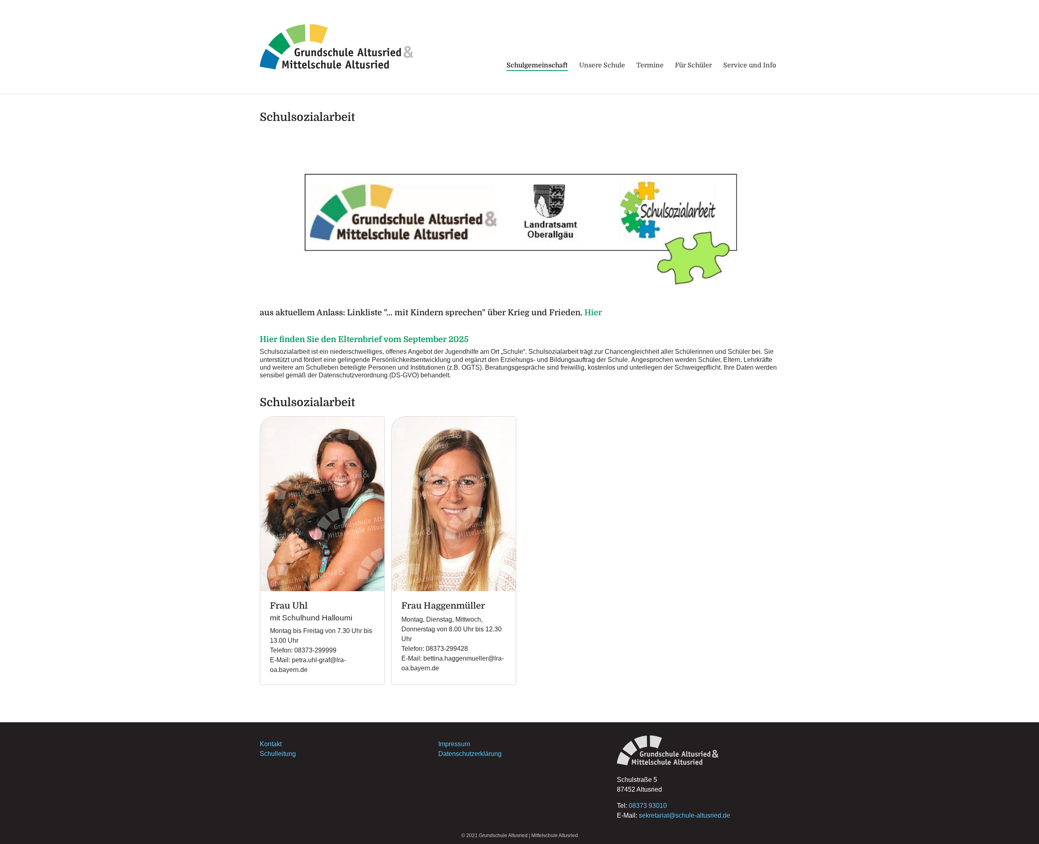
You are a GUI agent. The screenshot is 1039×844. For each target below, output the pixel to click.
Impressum (454, 744)
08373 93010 (648, 805)
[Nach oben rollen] (1021, 826)
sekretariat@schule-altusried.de (684, 815)
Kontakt (271, 744)
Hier (593, 312)
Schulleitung (278, 753)
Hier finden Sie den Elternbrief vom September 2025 (364, 339)
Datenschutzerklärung (470, 753)
